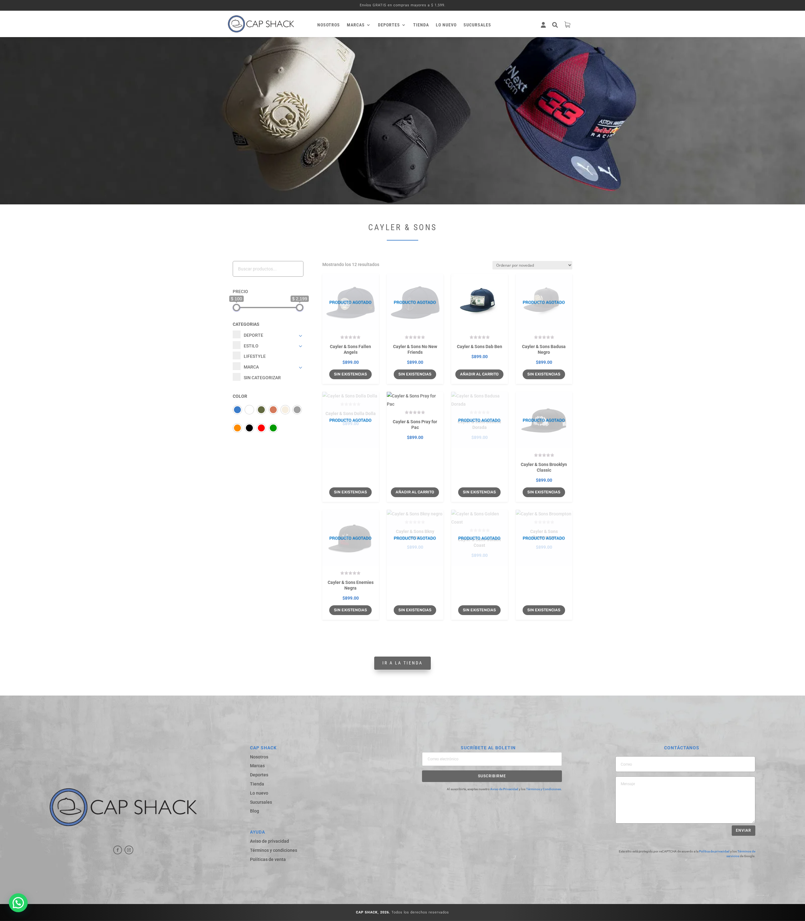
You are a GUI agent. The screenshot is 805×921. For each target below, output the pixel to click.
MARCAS (356, 25)
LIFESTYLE (255, 356)
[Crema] (285, 409)
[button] (18, 902)
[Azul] (237, 409)
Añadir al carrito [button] (479, 374)
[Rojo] (261, 428)
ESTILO (251, 345)
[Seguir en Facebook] (117, 850)
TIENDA (421, 25)
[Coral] (273, 409)
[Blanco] (249, 409)
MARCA (251, 366)
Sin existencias (350, 374)
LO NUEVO (446, 25)
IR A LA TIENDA (402, 662)
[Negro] (249, 428)
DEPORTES (389, 25)
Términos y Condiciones (543, 789)
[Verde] (273, 428)
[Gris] (297, 409)
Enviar (743, 830)
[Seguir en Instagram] (129, 850)
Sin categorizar (262, 377)
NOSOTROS (328, 25)
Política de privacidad (714, 851)
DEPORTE (253, 335)
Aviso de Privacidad (504, 789)
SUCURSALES (477, 25)
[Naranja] (237, 428)
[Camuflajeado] (261, 409)
